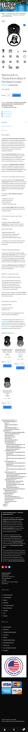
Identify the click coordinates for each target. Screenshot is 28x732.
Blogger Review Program (9, 640)
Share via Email (7, 116)
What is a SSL (6, 645)
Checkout (5, 610)
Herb (13, 107)
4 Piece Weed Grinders (7, 15)
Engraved (6, 107)
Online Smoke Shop (7, 595)
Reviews (5, 637)
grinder (9, 107)
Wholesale (5, 602)
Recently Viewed (7, 627)
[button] (24, 25)
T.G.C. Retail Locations (8, 605)
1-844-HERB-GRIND (6, 573)
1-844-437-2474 (5, 574)
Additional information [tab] (7, 126)
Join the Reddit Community (9, 647)
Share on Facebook (8, 113)
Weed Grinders (23, 13)
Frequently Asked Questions (9, 632)
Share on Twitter (8, 111)
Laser (15, 107)
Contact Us (5, 634)
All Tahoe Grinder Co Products (13, 13)
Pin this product (7, 115)
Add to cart (16, 95)
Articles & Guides (7, 597)
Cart (4, 613)
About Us (5, 615)
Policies (5, 600)
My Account (6, 629)
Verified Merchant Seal (8, 642)
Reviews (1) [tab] (4, 130)
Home (4, 13)
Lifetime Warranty (7, 608)
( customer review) (13, 85)
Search (14, 729)
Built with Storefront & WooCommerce (15, 721)
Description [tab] (4, 122)
